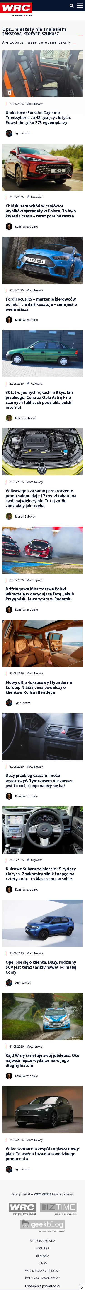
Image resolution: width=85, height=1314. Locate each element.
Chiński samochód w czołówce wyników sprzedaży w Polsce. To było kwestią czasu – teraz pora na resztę (41, 211)
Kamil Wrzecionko (26, 227)
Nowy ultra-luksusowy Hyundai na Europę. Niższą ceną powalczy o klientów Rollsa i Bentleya (39, 687)
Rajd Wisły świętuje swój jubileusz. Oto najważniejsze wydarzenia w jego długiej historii (42, 1060)
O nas (42, 1263)
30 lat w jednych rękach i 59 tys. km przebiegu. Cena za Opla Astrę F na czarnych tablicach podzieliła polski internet (39, 400)
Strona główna (42, 1241)
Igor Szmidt (22, 133)
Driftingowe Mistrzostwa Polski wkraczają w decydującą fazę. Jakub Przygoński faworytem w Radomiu (40, 594)
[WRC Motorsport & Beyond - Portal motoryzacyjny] (22, 1209)
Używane (36, 383)
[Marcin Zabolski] (9, 418)
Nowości (36, 197)
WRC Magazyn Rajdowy (42, 1271)
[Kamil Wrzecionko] (9, 226)
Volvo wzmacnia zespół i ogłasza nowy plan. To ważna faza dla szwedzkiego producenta (42, 1153)
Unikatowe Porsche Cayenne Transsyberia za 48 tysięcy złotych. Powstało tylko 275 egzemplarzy (38, 117)
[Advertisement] (42, 1302)
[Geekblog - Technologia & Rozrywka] (42, 1226)
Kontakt (42, 1248)
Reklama (42, 1256)
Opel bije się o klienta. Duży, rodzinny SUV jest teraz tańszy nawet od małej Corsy (41, 967)
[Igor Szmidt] (9, 133)
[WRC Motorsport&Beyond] (17, 14)
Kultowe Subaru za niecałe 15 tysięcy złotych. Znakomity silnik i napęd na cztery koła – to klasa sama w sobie (41, 873)
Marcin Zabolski (25, 418)
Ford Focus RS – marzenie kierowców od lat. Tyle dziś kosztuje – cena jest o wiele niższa (41, 304)
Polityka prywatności (42, 1278)
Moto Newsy (35, 103)
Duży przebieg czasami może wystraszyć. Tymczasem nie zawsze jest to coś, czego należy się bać (39, 780)
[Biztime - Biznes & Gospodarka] (58, 1209)
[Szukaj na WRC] (72, 6)
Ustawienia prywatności (42, 1286)
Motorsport (34, 580)
